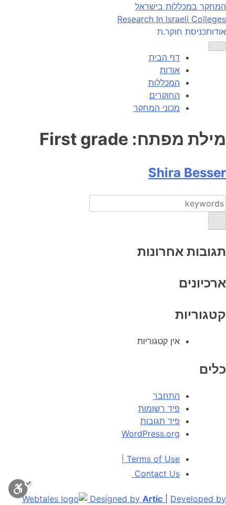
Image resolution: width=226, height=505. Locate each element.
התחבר (166, 395)
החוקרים (164, 95)
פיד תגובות (160, 421)
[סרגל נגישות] (20, 489)
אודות (216, 31)
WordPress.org (150, 433)
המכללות (164, 82)
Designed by (126, 498)
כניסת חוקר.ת (181, 31)
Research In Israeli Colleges (171, 19)
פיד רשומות (159, 408)
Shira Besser (187, 172)
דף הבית (164, 57)
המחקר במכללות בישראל (180, 6)
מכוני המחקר (156, 107)
